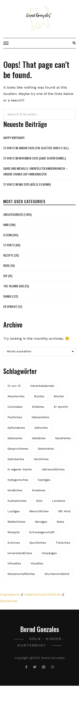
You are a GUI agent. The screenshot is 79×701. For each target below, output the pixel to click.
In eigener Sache (19, 469)
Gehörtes (41, 427)
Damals (8, 296)
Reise (6, 265)
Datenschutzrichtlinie (42, 594)
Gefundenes (16, 427)
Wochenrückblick (57, 574)
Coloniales (15, 406)
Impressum (10, 594)
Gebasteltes (40, 417)
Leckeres (58, 500)
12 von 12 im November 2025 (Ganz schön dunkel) (34, 158)
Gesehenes (63, 438)
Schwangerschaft (42, 532)
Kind (6, 224)
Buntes (39, 396)
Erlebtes (38, 406)
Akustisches (16, 396)
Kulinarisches (17, 500)
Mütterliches (16, 521)
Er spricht (10, 306)
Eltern (7, 235)
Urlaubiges (49, 553)
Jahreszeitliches (53, 469)
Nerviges (41, 521)
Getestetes (46, 448)
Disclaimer (9, 601)
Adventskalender (42, 385)
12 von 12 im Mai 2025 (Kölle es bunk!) (27, 184)
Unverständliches (19, 553)
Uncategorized (13, 214)
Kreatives (38, 490)
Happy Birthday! (13, 137)
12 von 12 (9, 245)
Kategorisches (17, 480)
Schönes (13, 542)
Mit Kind (64, 511)
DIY (5, 275)
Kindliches (14, 490)
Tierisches (63, 542)
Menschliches (39, 511)
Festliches (14, 417)
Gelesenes (14, 438)
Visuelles (37, 563)
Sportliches (37, 542)
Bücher (59, 396)
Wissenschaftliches (21, 574)
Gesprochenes (17, 448)
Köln (39, 500)
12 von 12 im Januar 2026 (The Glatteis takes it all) (35, 148)
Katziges (44, 480)
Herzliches (41, 459)
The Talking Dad (13, 286)
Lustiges (13, 511)
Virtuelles (14, 563)
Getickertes (15, 459)
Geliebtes (39, 438)
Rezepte (8, 255)
